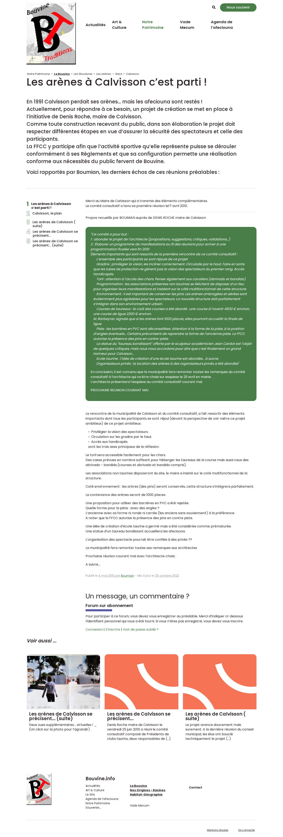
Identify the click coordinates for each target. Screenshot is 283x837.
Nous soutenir (238, 7)
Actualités (95, 24)
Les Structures (83, 74)
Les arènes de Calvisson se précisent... (52, 233)
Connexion (94, 629)
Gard (118, 74)
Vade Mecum (187, 24)
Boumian (127, 576)
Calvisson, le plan (44, 214)
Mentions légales (217, 830)
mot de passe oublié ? (140, 629)
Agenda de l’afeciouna (222, 24)
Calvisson (132, 74)
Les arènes (103, 74)
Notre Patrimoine (152, 24)
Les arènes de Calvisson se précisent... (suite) (52, 243)
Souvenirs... (93, 808)
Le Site (90, 794)
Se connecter (246, 830)
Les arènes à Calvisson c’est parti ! (49, 206)
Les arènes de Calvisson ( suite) (51, 224)
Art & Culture (119, 24)
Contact (195, 787)
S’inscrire (112, 629)
